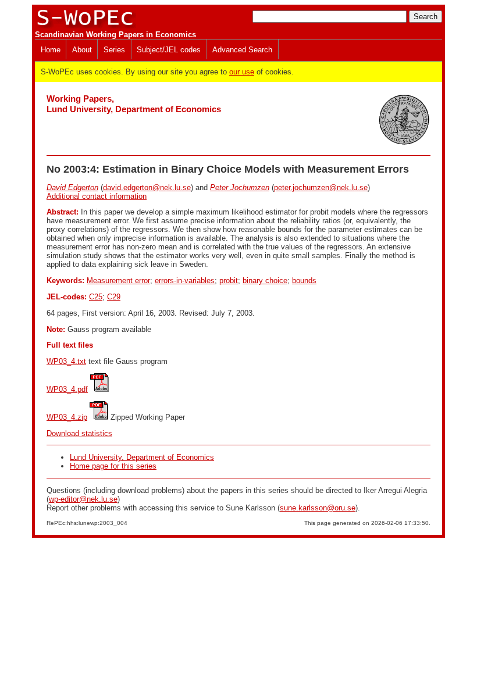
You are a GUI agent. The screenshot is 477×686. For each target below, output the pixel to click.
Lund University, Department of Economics (142, 457)
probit (228, 280)
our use (241, 71)
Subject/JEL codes (169, 49)
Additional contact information (97, 196)
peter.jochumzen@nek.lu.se (321, 187)
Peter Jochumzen (239, 187)
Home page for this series (113, 466)
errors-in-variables (185, 280)
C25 (95, 296)
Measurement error (118, 280)
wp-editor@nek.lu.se (83, 499)
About (82, 49)
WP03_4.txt (66, 361)
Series (114, 49)
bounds (304, 280)
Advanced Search (242, 49)
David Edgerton (72, 187)
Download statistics (79, 433)
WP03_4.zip (67, 417)
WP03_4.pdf (67, 389)
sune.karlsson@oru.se (317, 507)
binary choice (265, 280)
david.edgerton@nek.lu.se (147, 187)
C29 (113, 296)
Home (50, 49)
